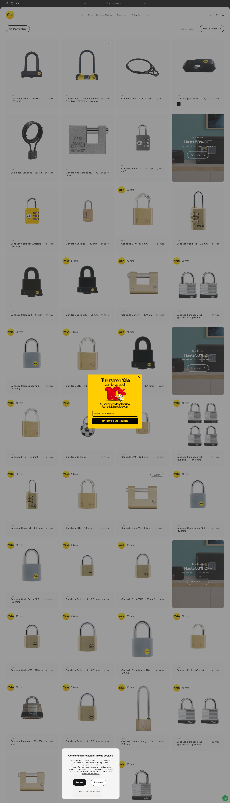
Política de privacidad (90, 774)
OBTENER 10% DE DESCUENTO (115, 421)
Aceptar (79, 782)
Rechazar (98, 782)
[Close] (139, 377)
